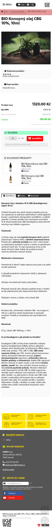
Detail (26, 171)
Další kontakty (8, 469)
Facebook (12, 493)
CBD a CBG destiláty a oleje (36, 11)
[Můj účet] (28, 5)
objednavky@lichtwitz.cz (15, 465)
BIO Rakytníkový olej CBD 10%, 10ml (34, 165)
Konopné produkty (17, 11)
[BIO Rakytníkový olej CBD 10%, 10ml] (10, 171)
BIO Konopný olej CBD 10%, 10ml (32, 177)
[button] (33, 5)
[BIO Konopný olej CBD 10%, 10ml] (10, 183)
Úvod (47, 5)
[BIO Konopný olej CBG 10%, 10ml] (26, 48)
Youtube (12, 498)
